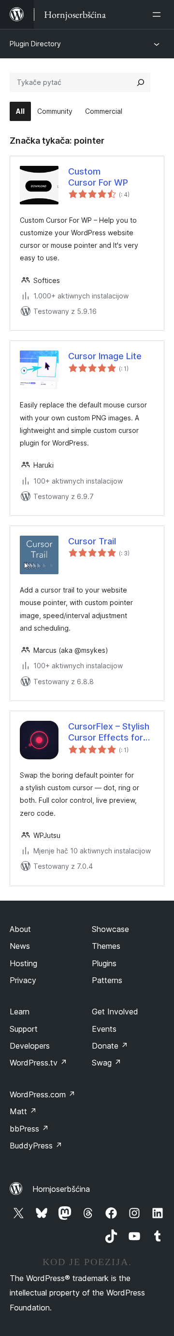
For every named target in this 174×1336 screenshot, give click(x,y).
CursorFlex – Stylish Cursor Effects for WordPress (108, 732)
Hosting (23, 963)
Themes (106, 946)
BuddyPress (36, 1145)
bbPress (29, 1129)
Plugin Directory (35, 44)
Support (24, 1029)
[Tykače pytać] (140, 82)
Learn (19, 1011)
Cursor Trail (92, 541)
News (20, 946)
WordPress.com (42, 1094)
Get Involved (115, 1011)
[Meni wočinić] (158, 14)
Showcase (110, 929)
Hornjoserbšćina (61, 1189)
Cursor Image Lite (105, 356)
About (20, 929)
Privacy (23, 980)
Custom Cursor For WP (98, 177)
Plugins (104, 963)
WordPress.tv (38, 1062)
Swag (106, 1062)
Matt (23, 1111)
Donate (110, 1046)
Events (104, 1029)
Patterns (107, 980)
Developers (30, 1046)
